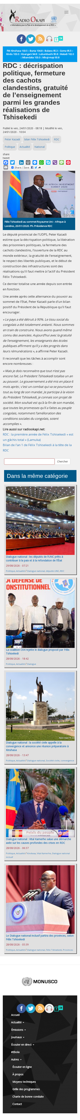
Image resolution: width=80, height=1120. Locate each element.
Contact (17, 1104)
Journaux (17, 1037)
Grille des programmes (26, 1089)
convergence (67, 760)
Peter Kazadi (12, 139)
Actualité (25, 147)
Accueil (15, 1015)
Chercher (62, 461)
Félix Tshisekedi (54, 949)
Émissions (17, 1029)
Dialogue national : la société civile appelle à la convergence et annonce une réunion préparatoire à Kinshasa (37, 746)
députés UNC (52, 571)
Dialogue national (36, 571)
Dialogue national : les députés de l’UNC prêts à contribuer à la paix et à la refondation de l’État (34, 558)
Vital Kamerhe (44, 853)
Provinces (68, 949)
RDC (56, 139)
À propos (17, 1074)
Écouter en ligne (22, 1067)
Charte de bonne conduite (28, 1096)
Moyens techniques (24, 1081)
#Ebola (15, 1052)
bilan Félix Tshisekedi (36, 139)
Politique (10, 147)
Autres (15, 1059)
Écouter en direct (21, 1044)
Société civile (53, 760)
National (39, 147)
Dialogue (31, 664)
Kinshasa (31, 853)
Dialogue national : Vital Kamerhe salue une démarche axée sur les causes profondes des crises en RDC (38, 841)
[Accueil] (33, 17)
